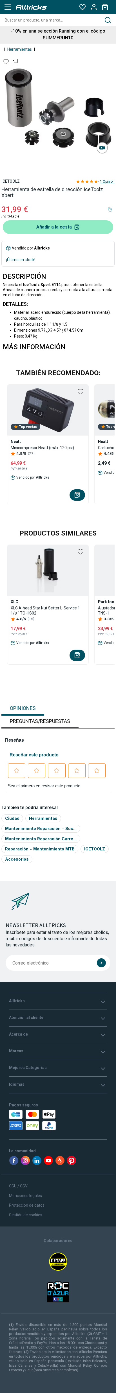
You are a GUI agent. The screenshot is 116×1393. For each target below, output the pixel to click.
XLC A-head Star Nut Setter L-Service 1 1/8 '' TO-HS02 (45, 610)
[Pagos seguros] (39, 1120)
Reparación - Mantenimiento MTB (40, 848)
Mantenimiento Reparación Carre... (41, 838)
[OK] (101, 962)
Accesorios (17, 859)
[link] (102, 147)
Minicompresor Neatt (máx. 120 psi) (42, 447)
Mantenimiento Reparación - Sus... (41, 828)
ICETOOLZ (10, 181)
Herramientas (19, 49)
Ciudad (12, 818)
